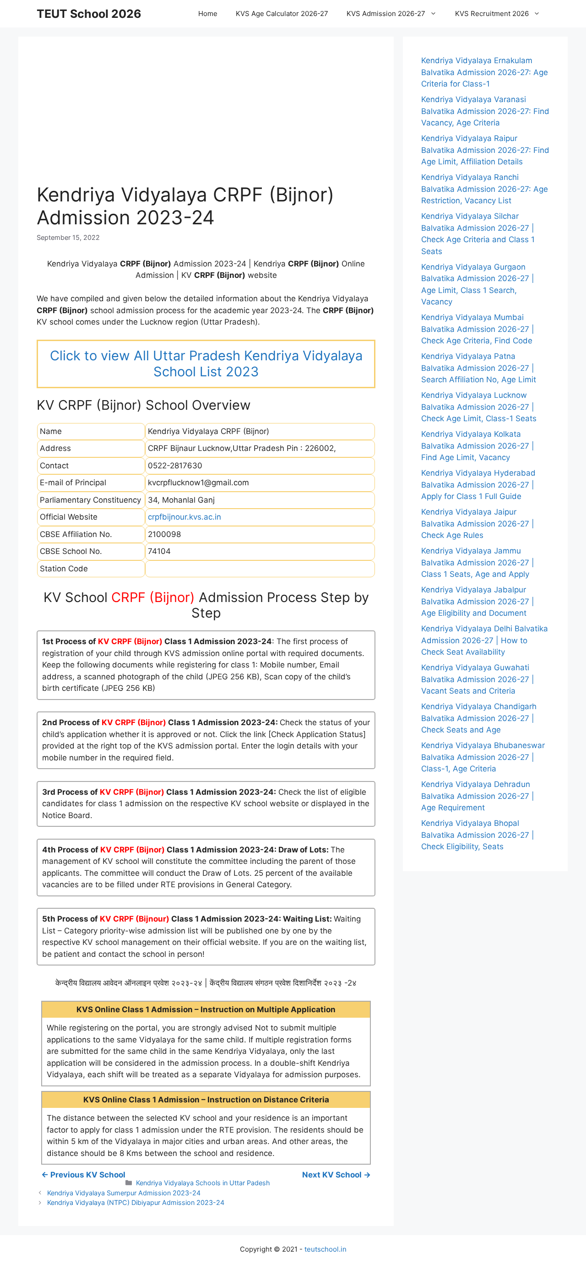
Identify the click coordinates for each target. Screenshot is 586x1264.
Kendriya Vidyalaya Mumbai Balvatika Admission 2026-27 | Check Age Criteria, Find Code (477, 329)
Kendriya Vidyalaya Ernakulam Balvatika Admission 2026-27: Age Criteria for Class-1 (484, 72)
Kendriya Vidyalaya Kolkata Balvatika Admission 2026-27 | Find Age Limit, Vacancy (477, 445)
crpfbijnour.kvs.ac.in (184, 516)
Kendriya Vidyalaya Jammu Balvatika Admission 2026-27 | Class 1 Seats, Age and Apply (477, 562)
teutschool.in (325, 1249)
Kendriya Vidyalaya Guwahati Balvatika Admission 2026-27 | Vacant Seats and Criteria (477, 679)
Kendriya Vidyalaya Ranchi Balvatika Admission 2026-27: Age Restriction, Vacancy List (484, 189)
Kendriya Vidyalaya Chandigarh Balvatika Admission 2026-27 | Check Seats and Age (479, 718)
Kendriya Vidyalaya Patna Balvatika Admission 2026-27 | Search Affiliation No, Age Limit (478, 368)
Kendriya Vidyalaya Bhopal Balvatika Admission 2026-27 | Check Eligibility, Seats (477, 835)
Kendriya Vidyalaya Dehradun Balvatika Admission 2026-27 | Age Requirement (477, 796)
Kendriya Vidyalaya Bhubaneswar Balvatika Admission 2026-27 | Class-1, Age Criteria (483, 757)
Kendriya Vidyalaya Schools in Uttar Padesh (203, 1183)
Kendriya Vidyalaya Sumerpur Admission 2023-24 (124, 1193)
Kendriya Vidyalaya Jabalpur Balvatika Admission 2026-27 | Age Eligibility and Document (477, 601)
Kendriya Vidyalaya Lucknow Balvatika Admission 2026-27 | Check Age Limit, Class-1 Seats (479, 407)
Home (207, 13)
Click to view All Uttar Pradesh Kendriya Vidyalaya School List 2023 (206, 363)
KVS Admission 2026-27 (386, 13)
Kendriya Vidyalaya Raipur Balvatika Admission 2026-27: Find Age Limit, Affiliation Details (485, 150)
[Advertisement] (206, 119)
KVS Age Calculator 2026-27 (282, 13)
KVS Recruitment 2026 (492, 13)
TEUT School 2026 (89, 14)
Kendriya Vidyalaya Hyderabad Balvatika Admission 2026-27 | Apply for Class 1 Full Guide (478, 484)
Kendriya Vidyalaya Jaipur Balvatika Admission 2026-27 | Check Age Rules (477, 523)
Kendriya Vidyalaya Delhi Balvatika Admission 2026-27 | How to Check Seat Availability (484, 640)
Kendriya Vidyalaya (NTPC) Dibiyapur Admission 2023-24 (135, 1202)
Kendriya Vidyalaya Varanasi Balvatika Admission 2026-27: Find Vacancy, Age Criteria (485, 111)
